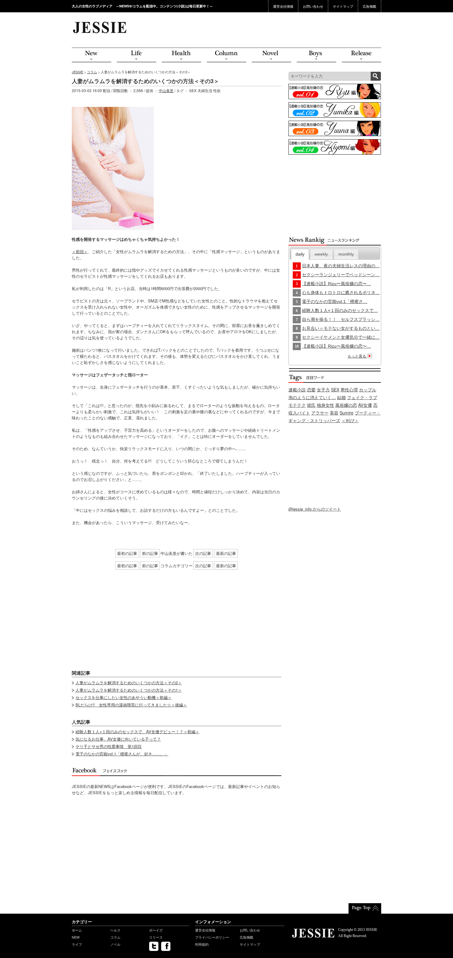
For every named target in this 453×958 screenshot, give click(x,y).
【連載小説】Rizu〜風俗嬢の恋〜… (336, 283)
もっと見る (357, 356)
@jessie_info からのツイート (314, 509)
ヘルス (115, 930)
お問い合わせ (313, 6)
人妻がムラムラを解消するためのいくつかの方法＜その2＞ (129, 682)
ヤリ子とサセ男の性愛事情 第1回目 (109, 746)
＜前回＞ (80, 251)
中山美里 (166, 90)
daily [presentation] (300, 254)
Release (361, 55)
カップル (367, 389)
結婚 (341, 397)
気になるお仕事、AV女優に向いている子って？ (118, 739)
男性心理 (349, 389)
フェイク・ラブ (362, 397)
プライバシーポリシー (212, 937)
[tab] (300, 254)
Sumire (346, 413)
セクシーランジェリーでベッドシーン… (341, 274)
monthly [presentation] (346, 254)
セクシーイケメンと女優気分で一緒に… (341, 337)
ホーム (77, 930)
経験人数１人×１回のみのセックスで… (340, 310)
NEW (91, 55)
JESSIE (77, 71)
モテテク (297, 405)
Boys (316, 55)
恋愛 (311, 389)
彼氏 (311, 405)
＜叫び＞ (350, 420)
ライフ (77, 944)
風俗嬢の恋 (346, 405)
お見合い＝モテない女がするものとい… (341, 328)
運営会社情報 (283, 6)
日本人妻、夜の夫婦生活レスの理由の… (341, 265)
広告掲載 (369, 6)
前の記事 (150, 553)
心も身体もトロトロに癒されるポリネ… (341, 292)
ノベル (115, 944)
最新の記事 (226, 553)
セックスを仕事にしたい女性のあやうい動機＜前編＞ (124, 697)
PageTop (365, 908)
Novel (271, 55)
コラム (92, 71)
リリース (156, 937)
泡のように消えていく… (312, 397)
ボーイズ (156, 930)
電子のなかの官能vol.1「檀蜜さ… (334, 301)
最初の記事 (127, 553)
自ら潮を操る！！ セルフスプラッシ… (341, 319)
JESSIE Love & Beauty (100, 27)
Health (181, 55)
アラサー (320, 413)
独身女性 (325, 405)
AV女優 (365, 405)
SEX (335, 389)
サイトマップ (343, 6)
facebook (165, 946)
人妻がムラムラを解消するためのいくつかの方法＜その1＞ (129, 690)
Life (136, 55)
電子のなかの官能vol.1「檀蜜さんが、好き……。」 (122, 754)
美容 (334, 413)
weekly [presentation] (321, 254)
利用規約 (202, 944)
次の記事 (203, 553)
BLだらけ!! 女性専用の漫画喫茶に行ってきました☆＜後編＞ (131, 705)
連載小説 (297, 389)
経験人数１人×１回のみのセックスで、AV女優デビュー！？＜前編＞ (137, 731)
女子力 (323, 389)
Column (226, 55)
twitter (153, 946)
